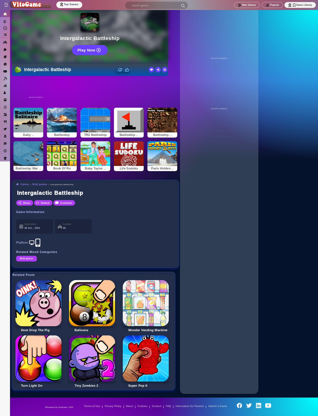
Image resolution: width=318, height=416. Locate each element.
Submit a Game (219, 406)
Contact (156, 406)
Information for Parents (190, 406)
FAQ (168, 406)
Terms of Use (90, 406)
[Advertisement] (95, 86)
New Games (249, 5)
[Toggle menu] (6, 5)
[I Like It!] (125, 70)
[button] (183, 5)
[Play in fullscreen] (164, 69)
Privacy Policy (112, 406)
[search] (156, 5)
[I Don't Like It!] (119, 70)
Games (25, 184)
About (128, 406)
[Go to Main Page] (30, 5)
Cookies (142, 406)
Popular (274, 5)
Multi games (40, 184)
